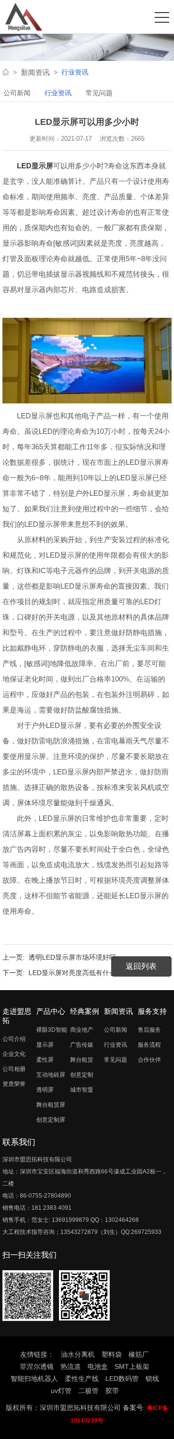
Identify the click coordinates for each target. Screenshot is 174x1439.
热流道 (70, 1366)
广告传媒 (81, 1044)
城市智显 (81, 1089)
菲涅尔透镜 (37, 1366)
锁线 (152, 1378)
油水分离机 (78, 1354)
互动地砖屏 (50, 1074)
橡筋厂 (139, 1354)
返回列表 (141, 966)
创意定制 (81, 1074)
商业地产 (81, 1029)
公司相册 (14, 1069)
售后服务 (149, 1029)
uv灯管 (61, 1390)
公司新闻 (16, 93)
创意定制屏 (50, 1119)
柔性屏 (45, 1059)
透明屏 (45, 1089)
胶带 (112, 1390)
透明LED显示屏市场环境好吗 (72, 957)
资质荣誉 (14, 1084)
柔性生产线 (82, 1378)
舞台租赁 (81, 1059)
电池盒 (97, 1366)
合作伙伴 (149, 1059)
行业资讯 (58, 93)
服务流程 (149, 1044)
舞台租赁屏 (50, 1104)
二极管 (88, 1390)
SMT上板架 (132, 1366)
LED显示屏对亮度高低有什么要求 (79, 973)
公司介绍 (14, 1039)
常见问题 (99, 93)
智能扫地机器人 (34, 1378)
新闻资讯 (35, 72)
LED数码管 (122, 1378)
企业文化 (14, 1054)
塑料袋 (112, 1354)
